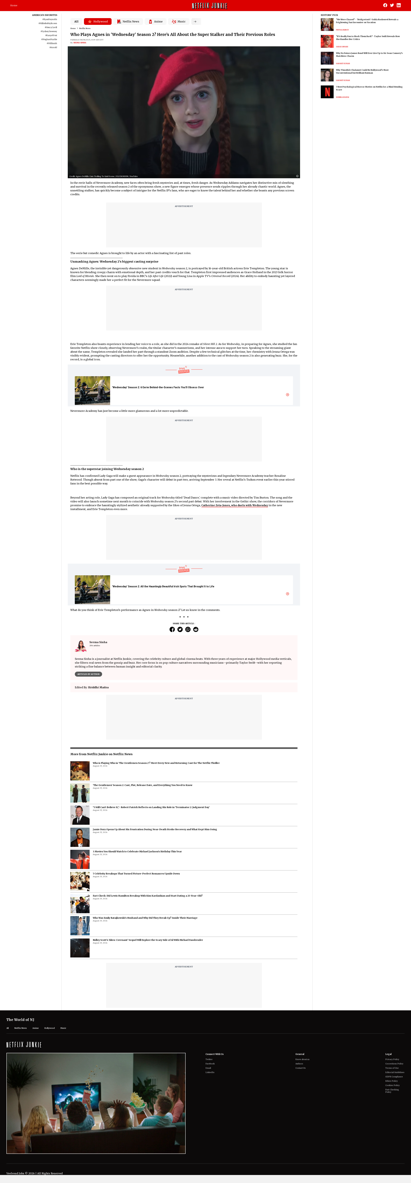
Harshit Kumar (343, 64)
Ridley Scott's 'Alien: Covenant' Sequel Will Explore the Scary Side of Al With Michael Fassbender (148, 940)
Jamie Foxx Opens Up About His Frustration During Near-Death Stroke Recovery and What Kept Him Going (155, 829)
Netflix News (85, 28)
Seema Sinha (79, 43)
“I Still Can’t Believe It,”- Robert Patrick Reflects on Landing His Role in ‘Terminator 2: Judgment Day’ (151, 807)
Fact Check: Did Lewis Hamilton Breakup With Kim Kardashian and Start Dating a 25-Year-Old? (148, 895)
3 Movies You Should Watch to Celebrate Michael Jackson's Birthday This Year (137, 851)
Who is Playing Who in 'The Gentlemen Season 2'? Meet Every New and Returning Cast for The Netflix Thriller (156, 763)
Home (13, 5)
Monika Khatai (342, 97)
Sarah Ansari (342, 47)
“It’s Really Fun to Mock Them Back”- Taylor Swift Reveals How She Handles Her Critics (368, 37)
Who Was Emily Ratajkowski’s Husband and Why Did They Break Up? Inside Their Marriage (145, 917)
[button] (298, 176)
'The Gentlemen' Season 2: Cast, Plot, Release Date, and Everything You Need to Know (142, 785)
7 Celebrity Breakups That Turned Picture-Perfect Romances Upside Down (136, 873)
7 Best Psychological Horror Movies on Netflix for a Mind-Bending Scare (369, 88)
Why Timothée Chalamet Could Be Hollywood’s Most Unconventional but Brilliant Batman (362, 71)
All (76, 21)
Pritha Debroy (342, 30)
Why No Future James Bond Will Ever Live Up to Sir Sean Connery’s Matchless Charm (369, 54)
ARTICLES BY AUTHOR (88, 674)
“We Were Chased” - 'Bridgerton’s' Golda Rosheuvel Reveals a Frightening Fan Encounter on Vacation (367, 21)
